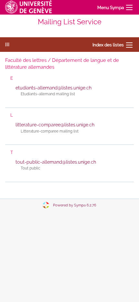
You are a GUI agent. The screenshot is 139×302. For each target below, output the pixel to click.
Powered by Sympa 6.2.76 (74, 205)
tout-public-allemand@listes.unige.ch (56, 162)
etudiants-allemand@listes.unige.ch (53, 87)
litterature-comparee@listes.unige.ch (55, 124)
